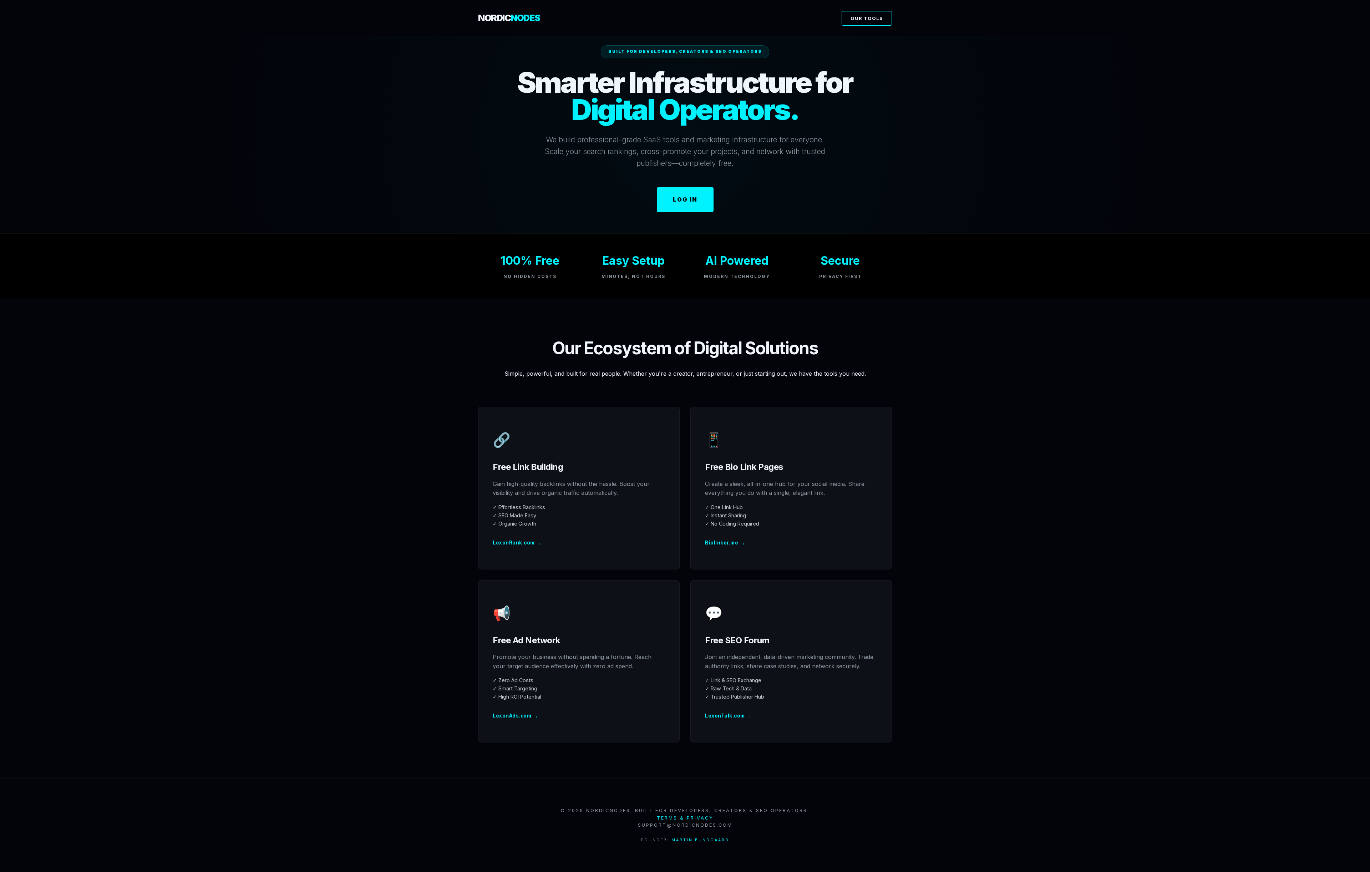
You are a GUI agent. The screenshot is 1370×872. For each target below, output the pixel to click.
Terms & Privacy (685, 818)
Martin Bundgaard (700, 840)
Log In (685, 199)
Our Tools (867, 18)
